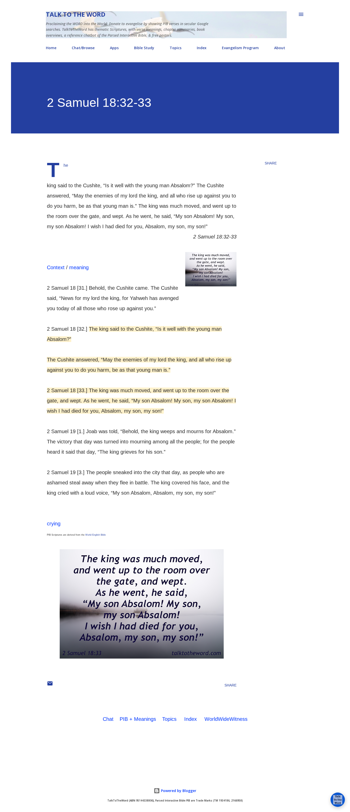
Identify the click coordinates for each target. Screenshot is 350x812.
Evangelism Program (240, 47)
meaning (79, 267)
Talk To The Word (75, 14)
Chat (108, 719)
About (279, 47)
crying (53, 523)
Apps (114, 47)
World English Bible (95, 535)
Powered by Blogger (178, 790)
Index (202, 47)
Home (51, 47)
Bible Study (144, 47)
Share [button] (271, 163)
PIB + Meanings (138, 719)
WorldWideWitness (226, 719)
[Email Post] (50, 685)
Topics (175, 47)
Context (56, 267)
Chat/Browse (83, 47)
